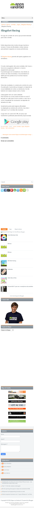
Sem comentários (10, 128)
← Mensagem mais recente (8, 134)
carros (8, 24)
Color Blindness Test (13, 235)
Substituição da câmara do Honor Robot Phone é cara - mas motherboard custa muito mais (17, 482)
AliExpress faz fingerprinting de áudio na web (13, 491)
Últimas (9, 243)
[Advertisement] (17, 12)
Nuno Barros (7, 473)
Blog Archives (18, 229)
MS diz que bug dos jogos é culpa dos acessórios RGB (16, 488)
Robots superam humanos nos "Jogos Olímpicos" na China (17, 494)
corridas (13, 24)
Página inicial (18, 134)
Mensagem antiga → (27, 134)
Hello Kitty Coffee (12, 278)
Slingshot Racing (26, 24)
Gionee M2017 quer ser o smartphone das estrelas (20, 286)
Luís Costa (6, 470)
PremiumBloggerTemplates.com (17, 503)
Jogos (18, 24)
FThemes (12, 502)
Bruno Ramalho (7, 463)
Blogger (22, 296)
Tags (10, 229)
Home (3, 24)
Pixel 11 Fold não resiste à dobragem (11, 486)
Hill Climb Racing (12, 260)
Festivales (10, 269)
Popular (4, 229)
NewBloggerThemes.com (17, 504)
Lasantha (26, 502)
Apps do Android (16, 500)
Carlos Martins (7, 466)
